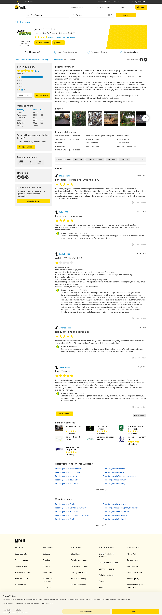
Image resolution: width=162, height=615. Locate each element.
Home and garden (78, 584)
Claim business (33, 201)
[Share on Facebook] (141, 60)
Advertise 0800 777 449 (137, 2)
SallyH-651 (63, 212)
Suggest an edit (25, 147)
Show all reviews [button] (139, 415)
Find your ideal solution (108, 563)
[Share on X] (145, 60)
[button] (66, 15)
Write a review (69, 37)
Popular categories (77, 7)
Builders (46, 554)
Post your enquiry (104, 7)
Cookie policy (132, 566)
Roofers (46, 566)
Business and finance (79, 566)
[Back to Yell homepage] (20, 7)
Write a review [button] (42, 95)
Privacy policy (132, 560)
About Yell (131, 554)
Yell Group (133, 547)
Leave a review (21, 566)
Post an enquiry (21, 560)
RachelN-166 (64, 254)
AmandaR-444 (65, 328)
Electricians (47, 572)
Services (19, 547)
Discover (48, 547)
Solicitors (47, 587)
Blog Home (75, 554)
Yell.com (18, 2)
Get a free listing (119, 2)
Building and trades (79, 560)
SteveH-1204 (64, 176)
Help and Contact (22, 578)
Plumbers (47, 560)
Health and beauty (78, 578)
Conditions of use (134, 572)
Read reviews (24, 95)
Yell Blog (76, 547)
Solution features (106, 575)
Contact (102, 581)
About (101, 587)
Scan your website (106, 569)
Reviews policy (133, 578)
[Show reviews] (25, 71)
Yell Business (29, 2)
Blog (123, 7)
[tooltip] (112, 15)
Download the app (104, 2)
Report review (140, 202)
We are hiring (20, 584)
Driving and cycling (79, 572)
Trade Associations (23, 572)
